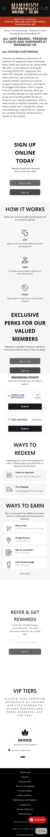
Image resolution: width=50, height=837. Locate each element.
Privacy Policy (25, 790)
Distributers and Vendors (25, 800)
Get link (25, 651)
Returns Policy (25, 795)
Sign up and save (24, 829)
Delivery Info (25, 781)
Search (25, 777)
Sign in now (25, 182)
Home (7, 30)
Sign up (25, 192)
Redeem (25, 406)
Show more (25, 573)
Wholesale (25, 772)
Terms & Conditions (25, 786)
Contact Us (25, 804)
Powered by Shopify (25, 835)
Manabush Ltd (24, 822)
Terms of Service (25, 809)
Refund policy (25, 813)
